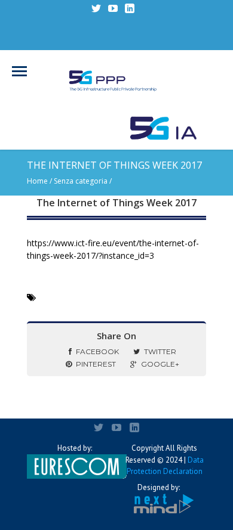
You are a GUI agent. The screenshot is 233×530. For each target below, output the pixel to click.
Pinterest (96, 363)
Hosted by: (74, 448)
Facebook (97, 351)
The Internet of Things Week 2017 (116, 202)
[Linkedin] (129, 8)
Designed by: (158, 487)
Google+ (160, 363)
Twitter (160, 351)
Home (37, 181)
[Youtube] (113, 8)
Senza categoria (81, 181)
